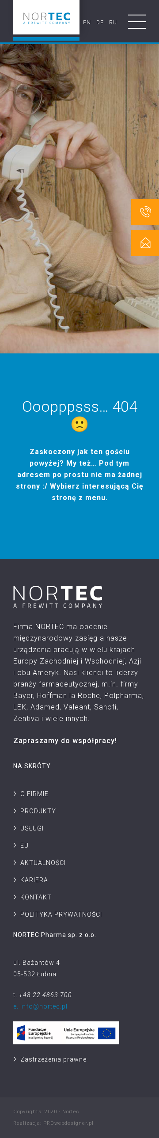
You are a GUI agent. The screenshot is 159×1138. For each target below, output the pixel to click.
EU (24, 845)
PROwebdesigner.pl (68, 1123)
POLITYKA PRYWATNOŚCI (61, 914)
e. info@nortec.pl (40, 1006)
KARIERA (34, 880)
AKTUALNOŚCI (43, 862)
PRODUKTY (38, 811)
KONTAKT (36, 897)
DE (100, 22)
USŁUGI (32, 828)
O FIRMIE (34, 793)
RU (113, 22)
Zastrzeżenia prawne (53, 1059)
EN (87, 22)
